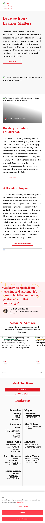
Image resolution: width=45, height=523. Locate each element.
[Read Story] (38, 361)
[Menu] (41, 6)
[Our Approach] (9, 6)
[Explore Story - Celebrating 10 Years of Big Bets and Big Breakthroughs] (16, 350)
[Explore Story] (5, 361)
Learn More (20, 502)
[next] (13, 372)
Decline (22, 512)
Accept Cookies (22, 519)
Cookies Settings (22, 506)
